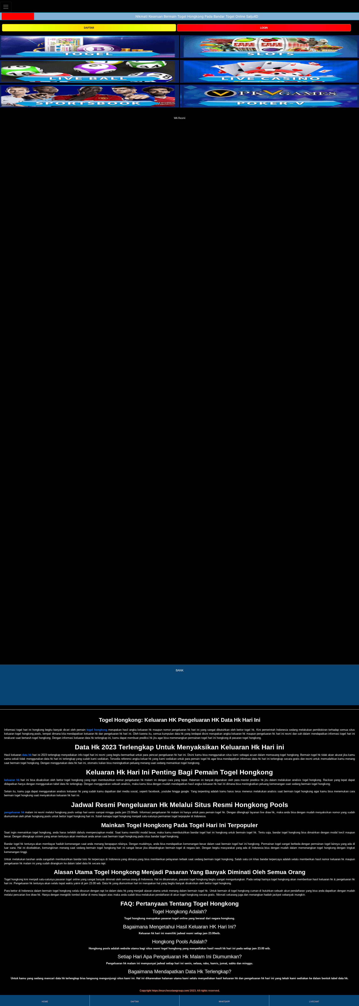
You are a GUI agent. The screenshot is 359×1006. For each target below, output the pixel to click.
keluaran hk (12, 780)
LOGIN (264, 27)
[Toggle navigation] (6, 7)
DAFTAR (89, 27)
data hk (26, 754)
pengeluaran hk (14, 812)
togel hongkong (97, 729)
